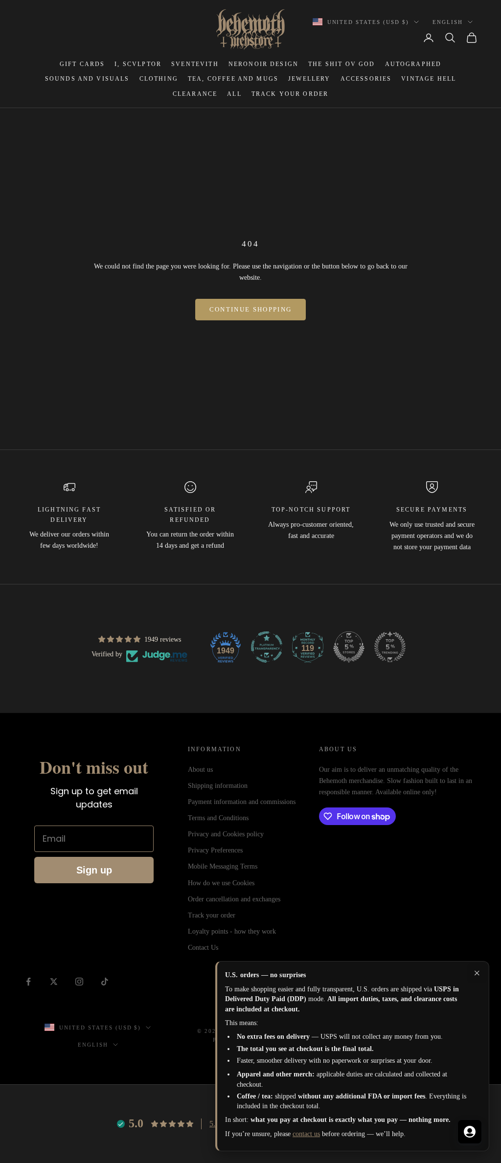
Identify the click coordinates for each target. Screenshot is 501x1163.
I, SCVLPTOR (137, 64)
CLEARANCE (195, 93)
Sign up (94, 870)
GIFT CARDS (82, 64)
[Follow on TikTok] (105, 981)
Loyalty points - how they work (232, 931)
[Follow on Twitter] (54, 981)
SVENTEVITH (195, 64)
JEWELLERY (309, 78)
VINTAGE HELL (428, 78)
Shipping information (218, 785)
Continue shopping (250, 309)
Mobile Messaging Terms (222, 866)
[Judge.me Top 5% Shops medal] (348, 647)
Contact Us (203, 947)
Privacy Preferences (215, 850)
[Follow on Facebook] (28, 981)
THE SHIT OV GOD (341, 64)
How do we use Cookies (221, 883)
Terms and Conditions (218, 818)
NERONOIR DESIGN (263, 64)
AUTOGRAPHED (413, 64)
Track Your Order (290, 93)
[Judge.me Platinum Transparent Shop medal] (266, 647)
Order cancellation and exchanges (234, 899)
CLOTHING (158, 78)
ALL (234, 93)
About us (200, 769)
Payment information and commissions (242, 801)
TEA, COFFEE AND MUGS (233, 78)
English (448, 22)
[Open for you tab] (469, 1131)
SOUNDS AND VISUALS (87, 78)
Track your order (211, 915)
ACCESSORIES (366, 78)
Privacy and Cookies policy (226, 834)
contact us (306, 1134)
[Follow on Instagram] (79, 981)
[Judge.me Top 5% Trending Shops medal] (390, 647)
